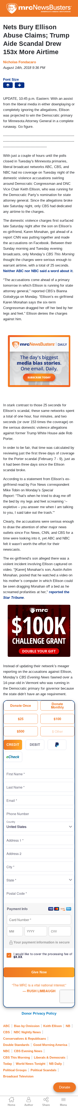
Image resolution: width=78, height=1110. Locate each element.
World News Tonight (30, 1063)
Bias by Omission (27, 1026)
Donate (64, 1087)
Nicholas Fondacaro (19, 62)
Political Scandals (43, 1070)
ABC (6, 1026)
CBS (6, 1032)
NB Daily (55, 1063)
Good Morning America (50, 1045)
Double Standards (16, 1045)
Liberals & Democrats (49, 1057)
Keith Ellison (52, 1026)
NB (68, 1026)
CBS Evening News (28, 1051)
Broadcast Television (18, 1076)
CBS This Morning (16, 1057)
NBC (6, 1051)
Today (7, 1063)
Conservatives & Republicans (24, 1038)
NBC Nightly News (27, 1032)
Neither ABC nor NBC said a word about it (38, 271)
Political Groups (15, 1070)
